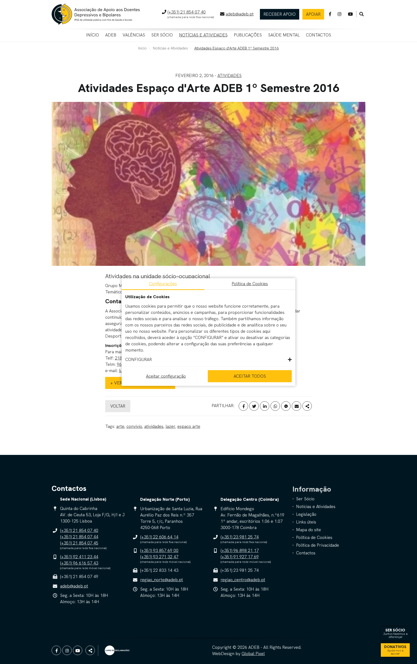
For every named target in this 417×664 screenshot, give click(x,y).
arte (120, 426)
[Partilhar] (307, 406)
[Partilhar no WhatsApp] (275, 406)
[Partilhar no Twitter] (254, 406)
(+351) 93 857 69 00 (159, 550)
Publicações (248, 35)
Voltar (117, 406)
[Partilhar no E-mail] (296, 406)
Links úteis (306, 522)
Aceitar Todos (250, 376)
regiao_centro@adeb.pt (243, 579)
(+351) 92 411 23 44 (79, 556)
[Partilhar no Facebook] (243, 406)
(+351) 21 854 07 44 (79, 536)
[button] (208, 359)
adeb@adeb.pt (240, 14)
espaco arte (188, 426)
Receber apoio (280, 14)
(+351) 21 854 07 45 (79, 543)
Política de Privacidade (317, 545)
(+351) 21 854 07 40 (186, 12)
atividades (153, 426)
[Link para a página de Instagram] (339, 14)
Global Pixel (253, 653)
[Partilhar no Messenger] (286, 406)
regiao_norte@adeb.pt (161, 579)
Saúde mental (284, 35)
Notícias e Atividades (203, 35)
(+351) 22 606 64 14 (159, 537)
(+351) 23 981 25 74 (240, 537)
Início (92, 35)
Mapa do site (308, 529)
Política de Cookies (314, 537)
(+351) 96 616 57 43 (79, 563)
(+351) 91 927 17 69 (240, 556)
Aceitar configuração (166, 376)
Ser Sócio (162, 35)
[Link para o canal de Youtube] (350, 14)
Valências (134, 35)
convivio (134, 426)
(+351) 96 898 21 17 (240, 550)
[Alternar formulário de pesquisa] (361, 14)
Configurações (163, 283)
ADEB (110, 35)
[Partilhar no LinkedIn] (264, 406)
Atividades (229, 75)
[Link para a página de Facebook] (330, 14)
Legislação (306, 514)
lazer (170, 426)
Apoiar (313, 14)
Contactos (318, 35)
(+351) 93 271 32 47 (159, 556)
